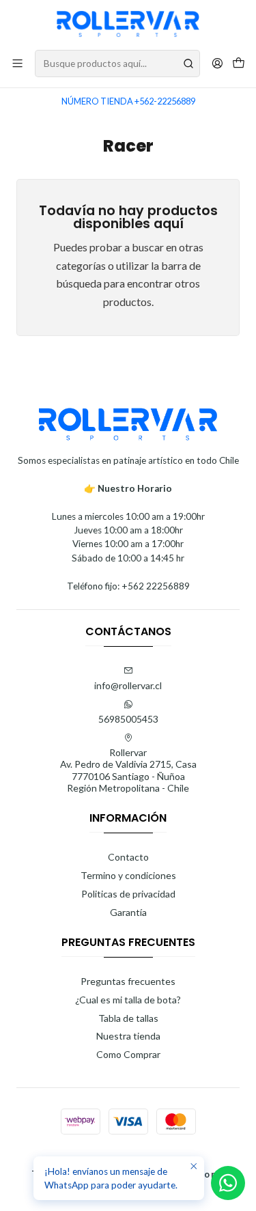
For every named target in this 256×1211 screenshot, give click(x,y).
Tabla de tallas (128, 1018)
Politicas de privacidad (128, 894)
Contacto (128, 857)
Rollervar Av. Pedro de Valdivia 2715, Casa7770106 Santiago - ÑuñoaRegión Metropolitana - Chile (128, 770)
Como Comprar (128, 1054)
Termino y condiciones (128, 875)
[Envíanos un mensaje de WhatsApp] (228, 1183)
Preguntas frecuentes (128, 981)
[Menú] (17, 63)
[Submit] (188, 63)
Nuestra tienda (128, 1036)
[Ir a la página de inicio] (128, 24)
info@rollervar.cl (128, 685)
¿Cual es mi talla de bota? (128, 999)
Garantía (128, 912)
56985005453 (128, 719)
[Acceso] (217, 63)
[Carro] (238, 64)
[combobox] (117, 63)
